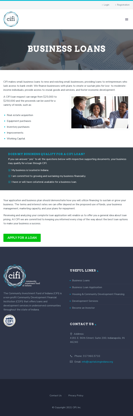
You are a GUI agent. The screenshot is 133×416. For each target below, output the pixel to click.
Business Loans (81, 280)
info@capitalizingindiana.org (97, 362)
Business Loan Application (87, 287)
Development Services (85, 301)
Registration (123, 4)
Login (106, 4)
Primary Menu (127, 19)
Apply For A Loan (22, 238)
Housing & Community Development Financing (98, 294)
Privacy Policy (75, 395)
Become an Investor (83, 308)
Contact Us (56, 395)
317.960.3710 (91, 356)
